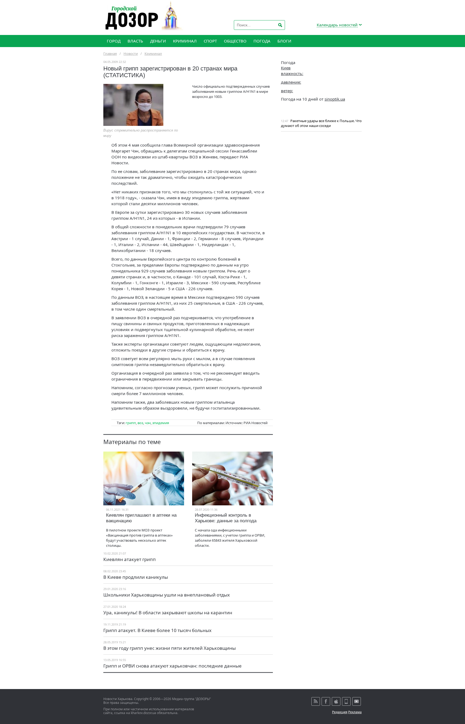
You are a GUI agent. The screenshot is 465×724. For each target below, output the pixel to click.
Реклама (355, 712)
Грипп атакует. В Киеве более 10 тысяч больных (157, 630)
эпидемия (160, 422)
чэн (148, 422)
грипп (131, 422)
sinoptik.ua (335, 99)
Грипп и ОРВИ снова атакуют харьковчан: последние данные (172, 666)
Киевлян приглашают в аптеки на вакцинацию (141, 518)
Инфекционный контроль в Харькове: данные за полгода (225, 518)
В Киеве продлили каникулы (135, 577)
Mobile (346, 701)
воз (140, 422)
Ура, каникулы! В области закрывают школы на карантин (167, 612)
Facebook (326, 701)
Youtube (356, 701)
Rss (315, 701)
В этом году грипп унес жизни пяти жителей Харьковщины (169, 648)
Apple (336, 701)
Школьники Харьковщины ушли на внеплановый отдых (166, 595)
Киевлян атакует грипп (129, 559)
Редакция (339, 712)
